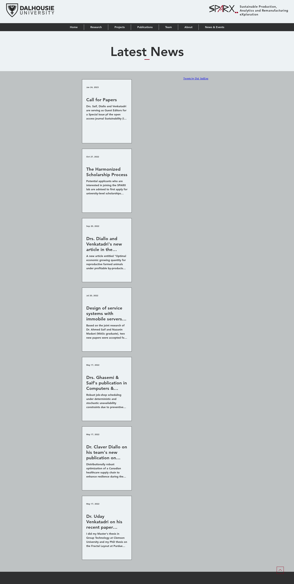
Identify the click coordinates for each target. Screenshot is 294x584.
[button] (145, 27)
